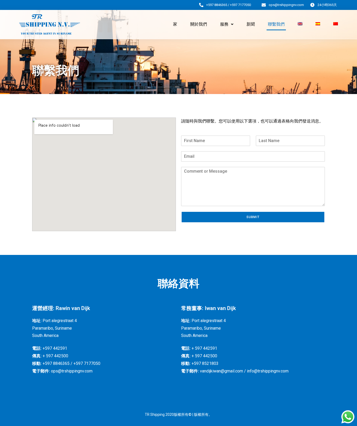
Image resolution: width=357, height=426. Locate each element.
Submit (253, 217)
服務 (224, 24)
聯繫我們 (276, 24)
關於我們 (198, 24)
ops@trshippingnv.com (286, 5)
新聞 (250, 24)
